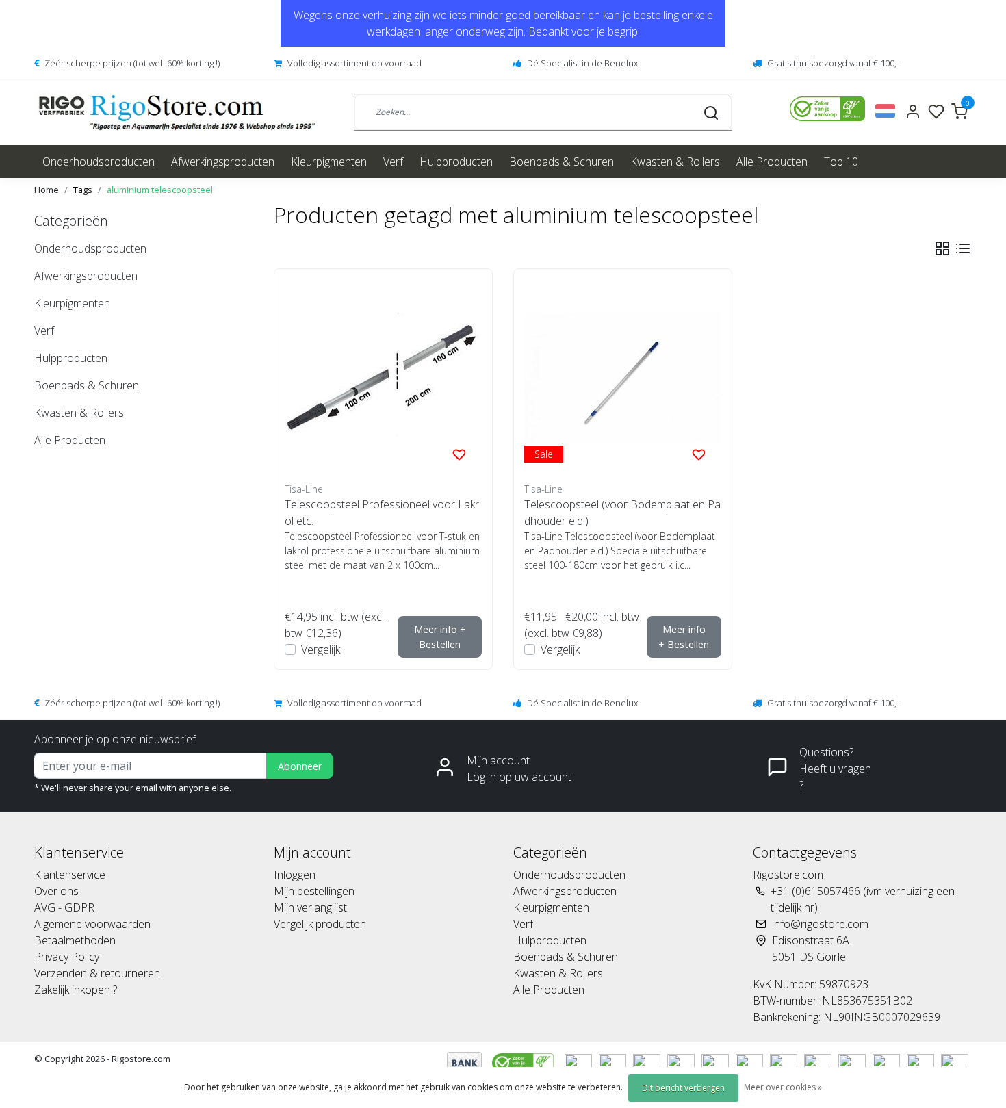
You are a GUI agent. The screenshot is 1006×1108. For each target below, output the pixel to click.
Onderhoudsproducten (98, 161)
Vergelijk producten (320, 923)
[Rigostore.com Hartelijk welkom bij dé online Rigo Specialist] (177, 112)
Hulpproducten (456, 161)
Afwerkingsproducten (222, 161)
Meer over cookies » (783, 1087)
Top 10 (841, 161)
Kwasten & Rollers (675, 161)
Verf (393, 161)
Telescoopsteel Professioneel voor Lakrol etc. (382, 512)
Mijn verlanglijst (310, 907)
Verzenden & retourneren (97, 973)
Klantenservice (69, 874)
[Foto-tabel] (942, 248)
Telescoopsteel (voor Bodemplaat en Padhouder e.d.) (622, 512)
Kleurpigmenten (329, 161)
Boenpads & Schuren (561, 161)
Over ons (56, 891)
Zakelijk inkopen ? (75, 989)
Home (46, 189)
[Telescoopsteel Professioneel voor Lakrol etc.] (383, 377)
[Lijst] (963, 248)
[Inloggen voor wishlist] (459, 453)
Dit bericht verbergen (683, 1088)
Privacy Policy (66, 956)
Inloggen (294, 874)
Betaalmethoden (75, 940)
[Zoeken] (711, 112)
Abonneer (300, 766)
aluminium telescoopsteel (160, 189)
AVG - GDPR (64, 907)
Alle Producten (772, 161)
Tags (82, 189)
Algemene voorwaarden (92, 923)
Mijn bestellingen (314, 891)
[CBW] (524, 1061)
